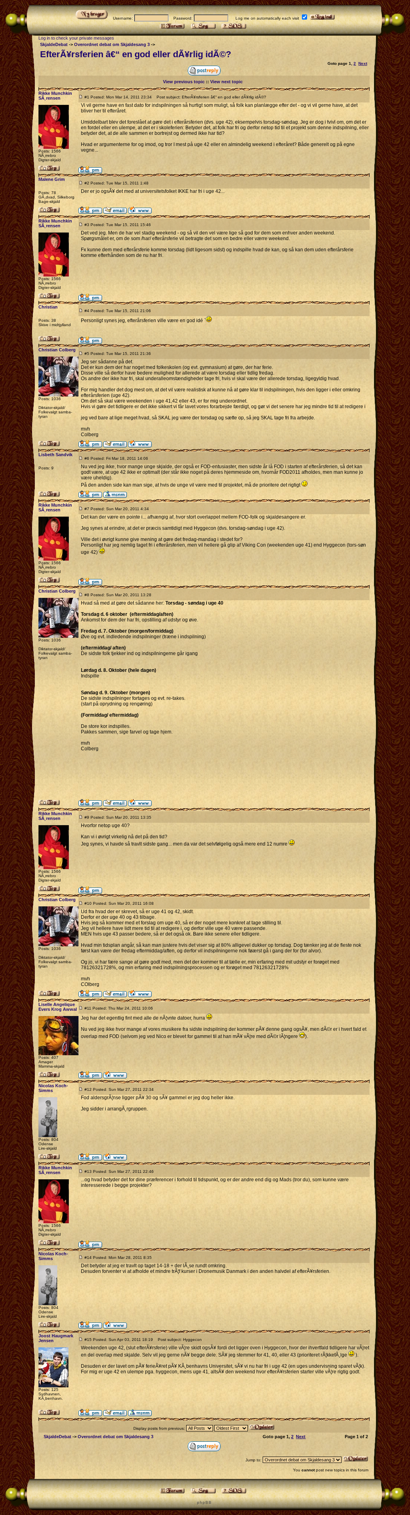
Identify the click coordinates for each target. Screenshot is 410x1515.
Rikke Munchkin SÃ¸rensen (55, 95)
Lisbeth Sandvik (55, 454)
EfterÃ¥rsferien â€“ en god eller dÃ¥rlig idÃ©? (135, 54)
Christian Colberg (57, 349)
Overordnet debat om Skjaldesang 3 (112, 44)
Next (362, 63)
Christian (48, 307)
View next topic (226, 81)
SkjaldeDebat (54, 44)
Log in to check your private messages (76, 38)
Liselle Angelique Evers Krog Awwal (57, 1007)
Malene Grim (51, 179)
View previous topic (184, 81)
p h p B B (204, 1502)
